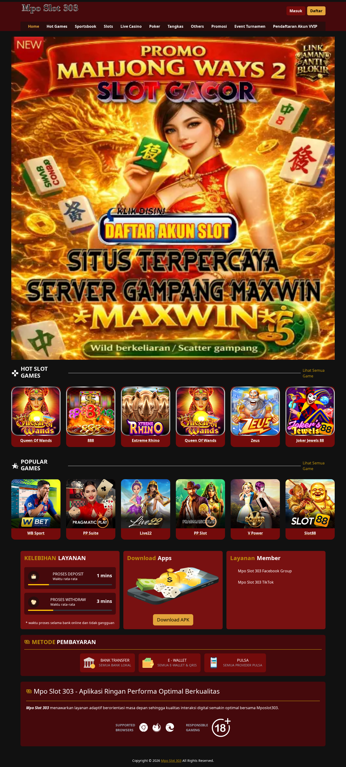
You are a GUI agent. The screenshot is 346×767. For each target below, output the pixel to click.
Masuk (296, 10)
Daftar (316, 10)
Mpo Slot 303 (171, 760)
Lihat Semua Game (314, 373)
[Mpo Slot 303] (49, 9)
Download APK (173, 620)
